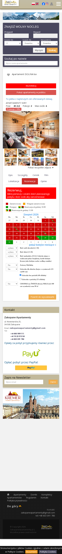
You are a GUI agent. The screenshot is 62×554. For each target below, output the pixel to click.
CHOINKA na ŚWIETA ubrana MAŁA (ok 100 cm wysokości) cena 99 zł (37, 285)
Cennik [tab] (36, 175)
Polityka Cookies (48, 551)
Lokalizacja (13, 181)
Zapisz (53, 382)
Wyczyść (39, 50)
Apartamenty (20, 494)
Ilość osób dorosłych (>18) (29, 248)
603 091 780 (17, 339)
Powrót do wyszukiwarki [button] (42, 296)
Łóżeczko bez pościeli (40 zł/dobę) (33, 275)
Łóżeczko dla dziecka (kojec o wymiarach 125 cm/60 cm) (36, 270)
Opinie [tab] (44, 181)
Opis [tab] (10, 175)
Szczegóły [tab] (23, 175)
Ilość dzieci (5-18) (26, 252)
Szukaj (52, 50)
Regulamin (31, 497)
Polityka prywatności (17, 500)
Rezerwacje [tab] (30, 181)
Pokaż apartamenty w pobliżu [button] (31, 92)
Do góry (13, 506)
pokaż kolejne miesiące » (42, 245)
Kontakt (44, 497)
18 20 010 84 (17, 336)
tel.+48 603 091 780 (45, 515)
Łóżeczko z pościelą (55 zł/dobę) (33, 279)
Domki (34, 494)
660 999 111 (17, 333)
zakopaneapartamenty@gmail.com (27, 328)
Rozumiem (31, 551)
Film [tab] (46, 175)
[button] (7, 129)
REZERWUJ (31, 85)
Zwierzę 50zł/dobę (26, 265)
